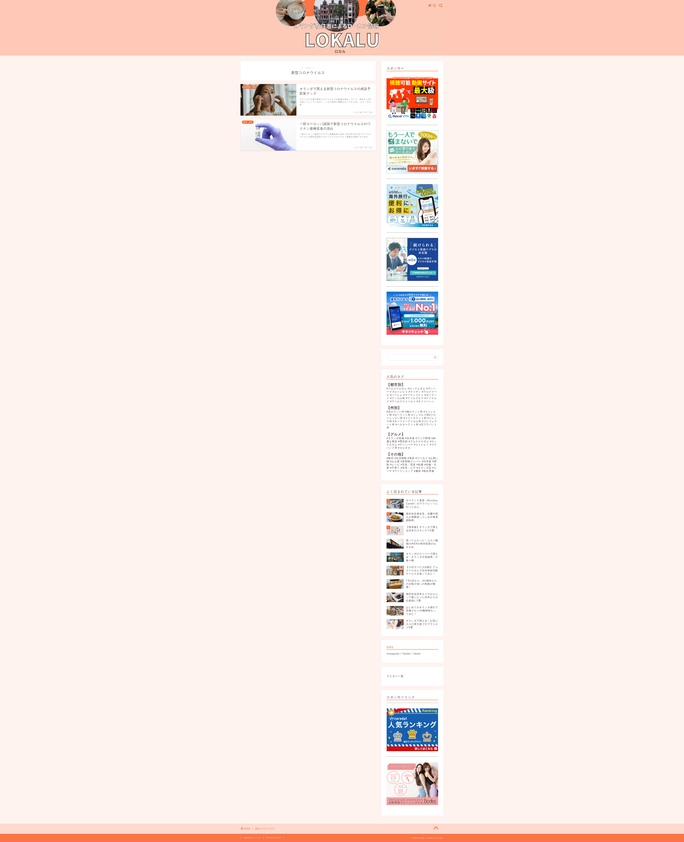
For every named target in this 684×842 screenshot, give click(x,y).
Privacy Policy (273, 837)
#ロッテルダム (416, 388)
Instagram (393, 653)
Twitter (406, 653)
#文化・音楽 (408, 464)
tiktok (417, 653)
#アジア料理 (423, 438)
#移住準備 (428, 471)
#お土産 (395, 461)
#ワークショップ (403, 471)
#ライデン (415, 391)
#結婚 (419, 464)
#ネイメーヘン (425, 401)
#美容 (411, 458)
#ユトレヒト (400, 391)
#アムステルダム (397, 388)
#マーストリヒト (413, 395)
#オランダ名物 (395, 438)
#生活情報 (400, 458)
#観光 (390, 458)
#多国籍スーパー (411, 461)
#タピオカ (404, 448)
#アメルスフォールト (403, 401)
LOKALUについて (252, 838)
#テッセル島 (397, 398)
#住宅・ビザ (408, 467)
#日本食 (410, 438)
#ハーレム (396, 395)
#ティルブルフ (415, 398)
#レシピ (395, 464)
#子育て (395, 467)
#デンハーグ (405, 444)
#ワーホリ (421, 458)
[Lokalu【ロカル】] (342, 54)
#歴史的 (403, 441)
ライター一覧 (395, 676)
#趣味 (417, 471)
